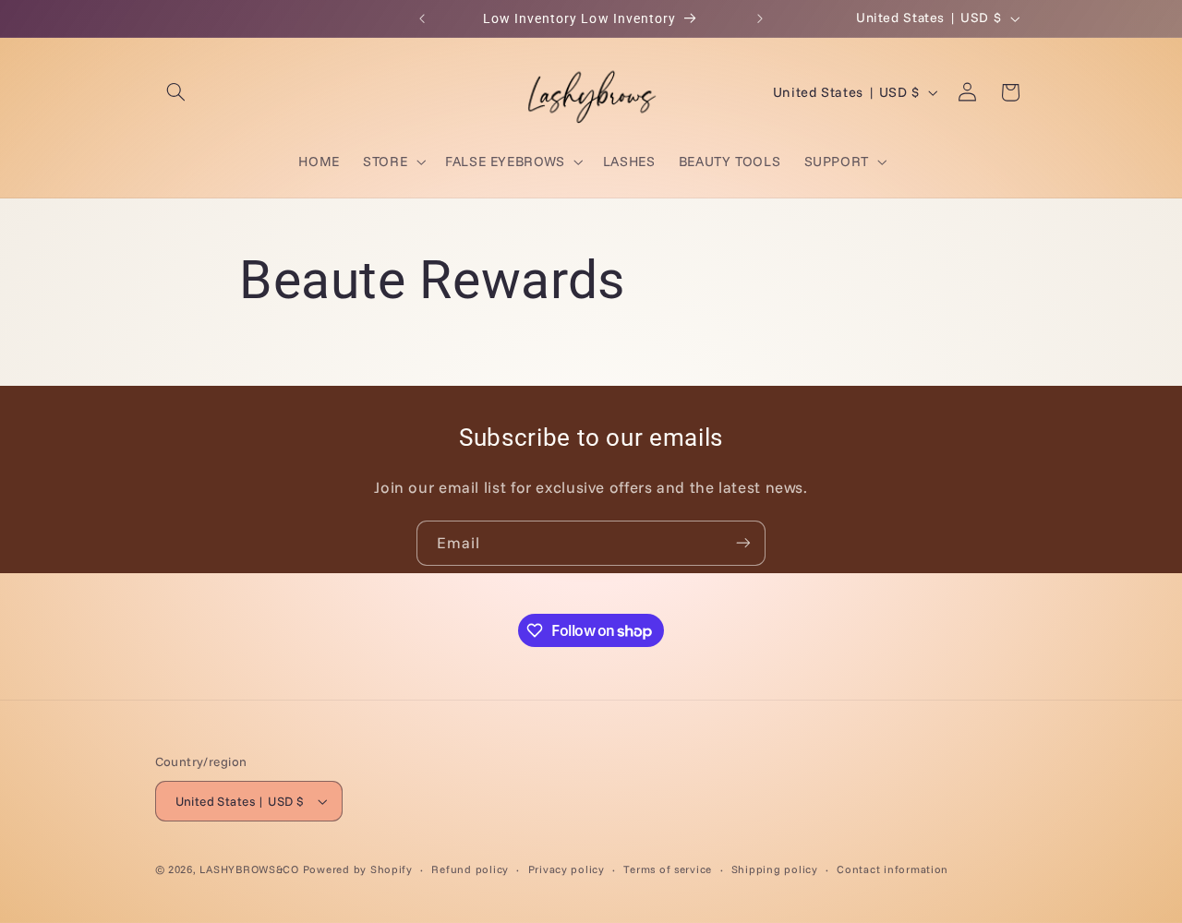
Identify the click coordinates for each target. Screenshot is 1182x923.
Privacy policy (566, 869)
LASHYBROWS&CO (249, 869)
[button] (176, 92)
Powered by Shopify (358, 869)
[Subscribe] (743, 543)
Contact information (892, 869)
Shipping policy (774, 869)
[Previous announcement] (422, 18)
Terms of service (667, 869)
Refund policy (470, 869)
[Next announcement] (760, 18)
